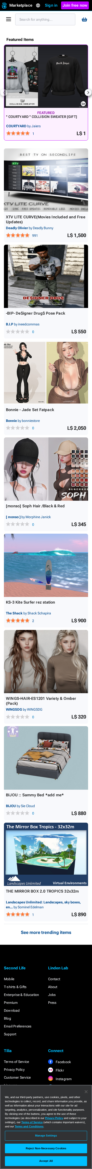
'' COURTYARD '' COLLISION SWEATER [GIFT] (41, 117)
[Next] (88, 92)
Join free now (75, 5)
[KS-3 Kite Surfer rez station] (46, 565)
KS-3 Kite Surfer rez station (30, 602)
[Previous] (3, 92)
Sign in (51, 5)
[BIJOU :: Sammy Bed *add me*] (46, 757)
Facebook (63, 1062)
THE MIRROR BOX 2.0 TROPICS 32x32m (42, 891)
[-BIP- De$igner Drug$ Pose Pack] (46, 276)
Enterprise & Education (21, 995)
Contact (54, 979)
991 (35, 236)
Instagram (63, 1079)
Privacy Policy (14, 1070)
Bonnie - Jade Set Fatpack (30, 409)
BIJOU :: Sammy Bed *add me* (35, 795)
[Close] (86, 1091)
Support (10, 1034)
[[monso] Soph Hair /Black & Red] (46, 469)
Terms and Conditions (29, 1126)
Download (12, 1010)
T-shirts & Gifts (15, 987)
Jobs (52, 995)
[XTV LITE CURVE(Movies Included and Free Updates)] (46, 180)
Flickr (59, 1070)
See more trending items (46, 932)
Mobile (9, 979)
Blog (7, 1018)
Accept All (46, 1160)
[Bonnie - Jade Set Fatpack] (46, 372)
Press (52, 1003)
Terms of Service (16, 1062)
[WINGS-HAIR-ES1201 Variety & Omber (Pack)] (46, 661)
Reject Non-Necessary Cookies (46, 1148)
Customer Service (17, 1077)
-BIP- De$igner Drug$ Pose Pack (35, 313)
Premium (11, 1003)
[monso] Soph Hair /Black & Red (35, 506)
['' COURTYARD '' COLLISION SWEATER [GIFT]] (46, 76)
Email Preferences (17, 1026)
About (52, 987)
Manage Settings (46, 1135)
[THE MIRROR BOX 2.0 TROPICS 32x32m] (46, 854)
